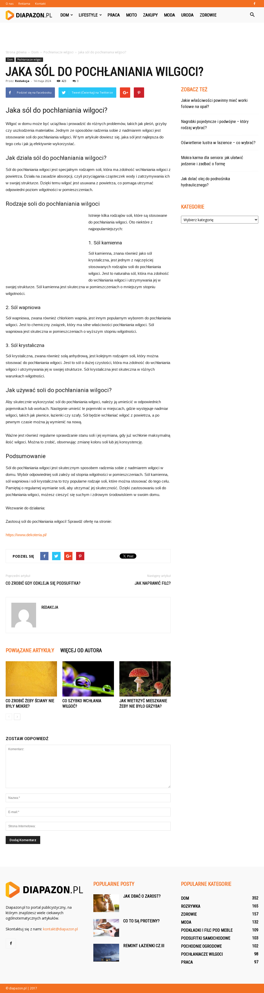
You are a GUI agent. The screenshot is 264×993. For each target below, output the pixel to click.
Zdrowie (208, 15)
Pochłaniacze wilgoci (29, 59)
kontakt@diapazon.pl (60, 928)
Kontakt (40, 3)
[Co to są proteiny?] (106, 928)
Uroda (187, 15)
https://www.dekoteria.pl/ (26, 535)
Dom (64, 15)
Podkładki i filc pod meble (207, 930)
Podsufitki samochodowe (205, 938)
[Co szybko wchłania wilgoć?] (88, 679)
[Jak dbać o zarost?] (106, 903)
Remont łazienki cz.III (143, 945)
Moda (169, 15)
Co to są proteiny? (141, 920)
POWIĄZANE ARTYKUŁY (30, 650)
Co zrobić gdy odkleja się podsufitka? (43, 583)
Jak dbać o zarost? (142, 896)
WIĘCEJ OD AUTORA (81, 650)
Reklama (24, 3)
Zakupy (150, 15)
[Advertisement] (132, 36)
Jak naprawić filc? (153, 583)
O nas (9, 3)
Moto (131, 15)
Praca (114, 15)
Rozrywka (190, 906)
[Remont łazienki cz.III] (106, 953)
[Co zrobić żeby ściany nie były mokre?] (31, 679)
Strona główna (16, 52)
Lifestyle (88, 15)
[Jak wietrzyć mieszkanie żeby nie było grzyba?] (145, 679)
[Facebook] (254, 3)
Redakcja (22, 81)
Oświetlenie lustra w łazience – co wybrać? (218, 142)
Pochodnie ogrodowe (201, 946)
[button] (252, 15)
